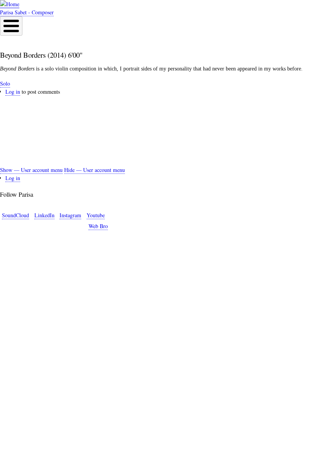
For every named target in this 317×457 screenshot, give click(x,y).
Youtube (96, 215)
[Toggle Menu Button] (11, 26)
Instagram (70, 215)
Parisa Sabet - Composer (27, 12)
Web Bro (98, 226)
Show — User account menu (31, 170)
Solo (5, 83)
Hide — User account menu (94, 170)
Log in (12, 91)
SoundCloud (15, 215)
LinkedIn (44, 215)
